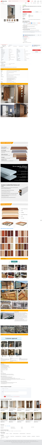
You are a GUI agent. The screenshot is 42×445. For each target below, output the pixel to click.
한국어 (25, 441)
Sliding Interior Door (3, 437)
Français (13, 441)
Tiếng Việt (34, 441)
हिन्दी (28, 441)
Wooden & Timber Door (3, 433)
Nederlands (22, 441)
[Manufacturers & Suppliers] (4, 1)
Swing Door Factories (12, 436)
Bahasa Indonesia (36, 441)
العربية (24, 441)
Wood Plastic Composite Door (15, 433)
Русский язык (16, 441)
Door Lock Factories (7, 436)
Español (9, 441)
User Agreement (24, 442)
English (7, 441)
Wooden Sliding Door (24, 436)
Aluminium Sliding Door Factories (18, 436)
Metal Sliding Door (28, 436)
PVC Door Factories (2, 436)
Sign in (40, 1)
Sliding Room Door (38, 436)
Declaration (27, 442)
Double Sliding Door (33, 436)
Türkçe (32, 441)
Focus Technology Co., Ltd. (17, 442)
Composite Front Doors (28, 433)
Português (11, 441)
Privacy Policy (29, 442)
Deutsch (20, 441)
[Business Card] (40, 47)
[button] (29, 46)
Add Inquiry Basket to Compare (11, 22)
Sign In (23, 42)
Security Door (11, 433)
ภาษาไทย (30, 441)
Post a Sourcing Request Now (16, 396)
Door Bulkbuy (7, 437)
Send (4, 396)
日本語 (27, 441)
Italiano (18, 441)
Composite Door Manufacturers (22, 433)
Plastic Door (7, 433)
